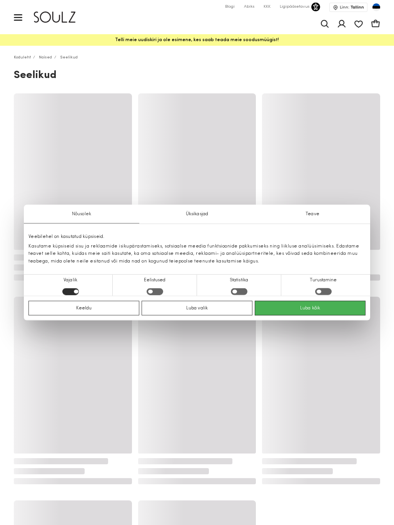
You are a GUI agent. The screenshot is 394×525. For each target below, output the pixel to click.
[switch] (155, 291)
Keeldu (84, 308)
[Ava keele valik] (376, 7)
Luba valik (197, 308)
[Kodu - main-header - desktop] (60, 17)
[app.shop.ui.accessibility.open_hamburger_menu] (18, 17)
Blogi (230, 7)
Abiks (249, 7)
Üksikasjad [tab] (197, 214)
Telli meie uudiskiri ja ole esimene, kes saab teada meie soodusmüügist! (197, 40)
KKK (267, 7)
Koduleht (22, 57)
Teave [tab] (312, 214)
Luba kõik (310, 308)
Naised (45, 57)
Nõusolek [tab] (81, 214)
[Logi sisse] (341, 23)
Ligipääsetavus (294, 7)
